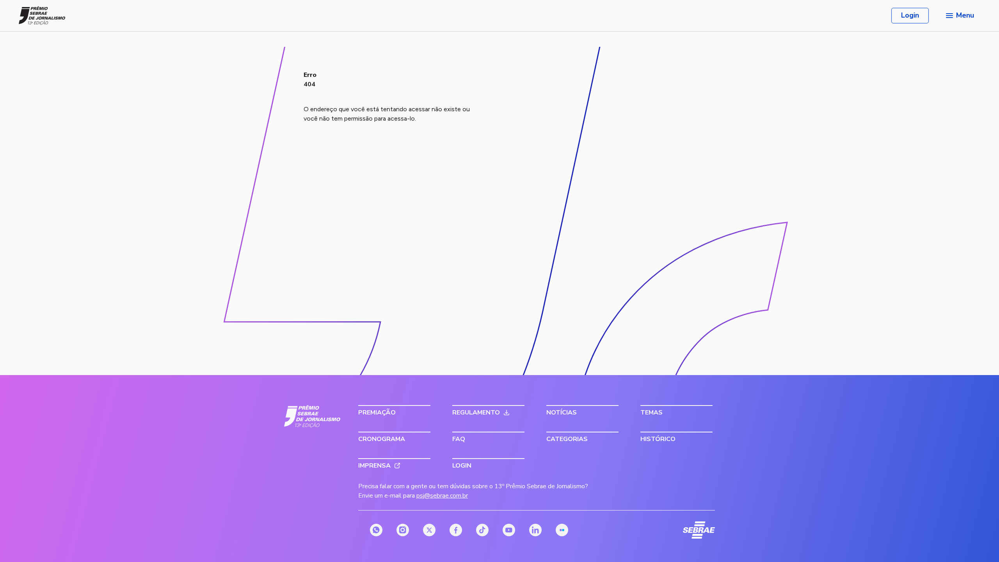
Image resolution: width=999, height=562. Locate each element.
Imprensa (374, 465)
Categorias (567, 439)
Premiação (377, 412)
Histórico (657, 439)
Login (910, 15)
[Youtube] (509, 530)
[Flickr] (562, 530)
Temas (651, 412)
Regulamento (476, 412)
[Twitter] (429, 530)
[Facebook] (456, 530)
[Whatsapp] (376, 530)
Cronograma (381, 439)
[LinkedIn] (535, 530)
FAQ (458, 439)
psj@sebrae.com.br (442, 495)
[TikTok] (482, 530)
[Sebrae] (312, 416)
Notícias (561, 412)
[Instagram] (402, 530)
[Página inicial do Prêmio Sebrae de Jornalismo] (42, 15)
